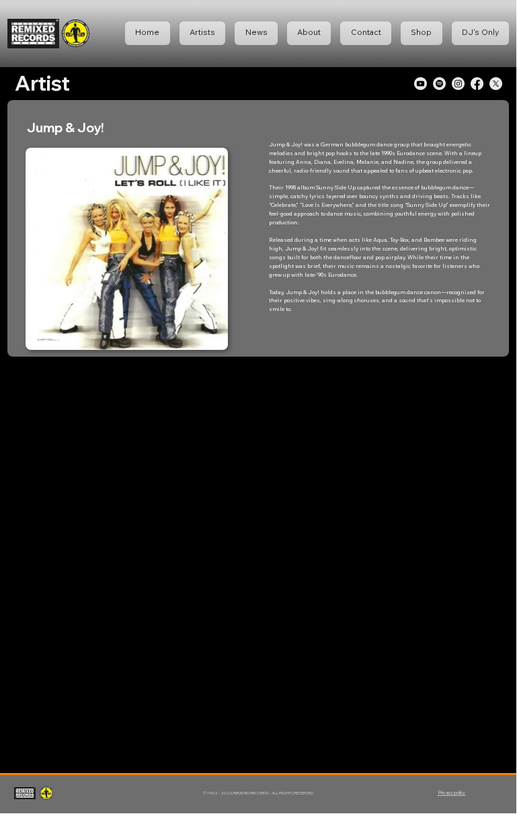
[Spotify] (439, 83)
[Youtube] (420, 83)
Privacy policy (452, 793)
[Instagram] (458, 83)
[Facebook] (477, 83)
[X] (495, 83)
